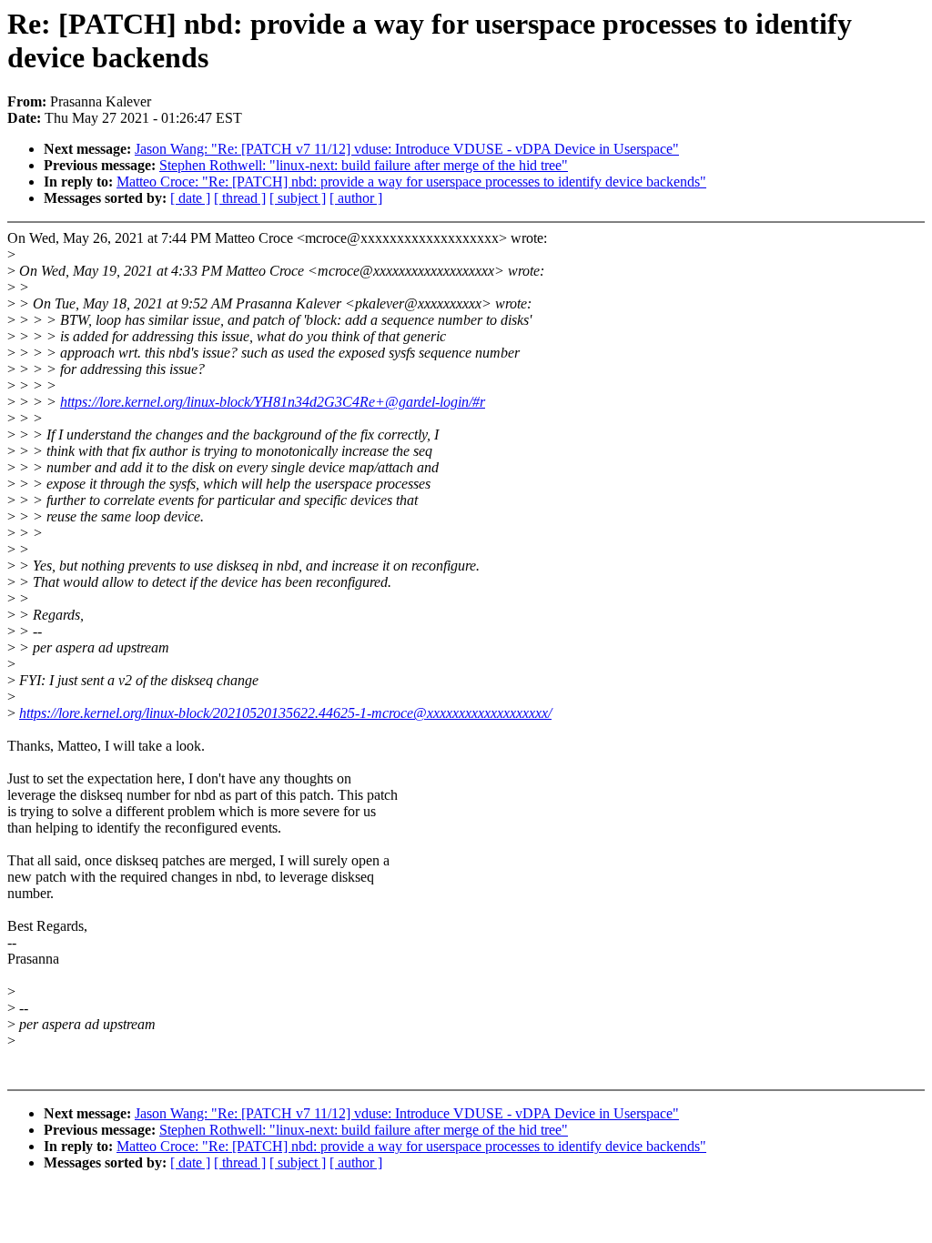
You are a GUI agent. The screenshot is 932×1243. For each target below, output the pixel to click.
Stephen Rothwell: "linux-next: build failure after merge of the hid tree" (363, 165)
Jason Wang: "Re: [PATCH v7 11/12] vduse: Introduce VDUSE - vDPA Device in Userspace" (407, 149)
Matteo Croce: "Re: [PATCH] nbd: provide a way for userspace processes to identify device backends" (411, 181)
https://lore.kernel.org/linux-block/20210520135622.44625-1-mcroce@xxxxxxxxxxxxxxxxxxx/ (285, 713)
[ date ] (190, 198)
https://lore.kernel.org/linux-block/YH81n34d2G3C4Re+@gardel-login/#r (272, 401)
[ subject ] (297, 198)
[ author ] (355, 198)
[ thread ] (240, 198)
